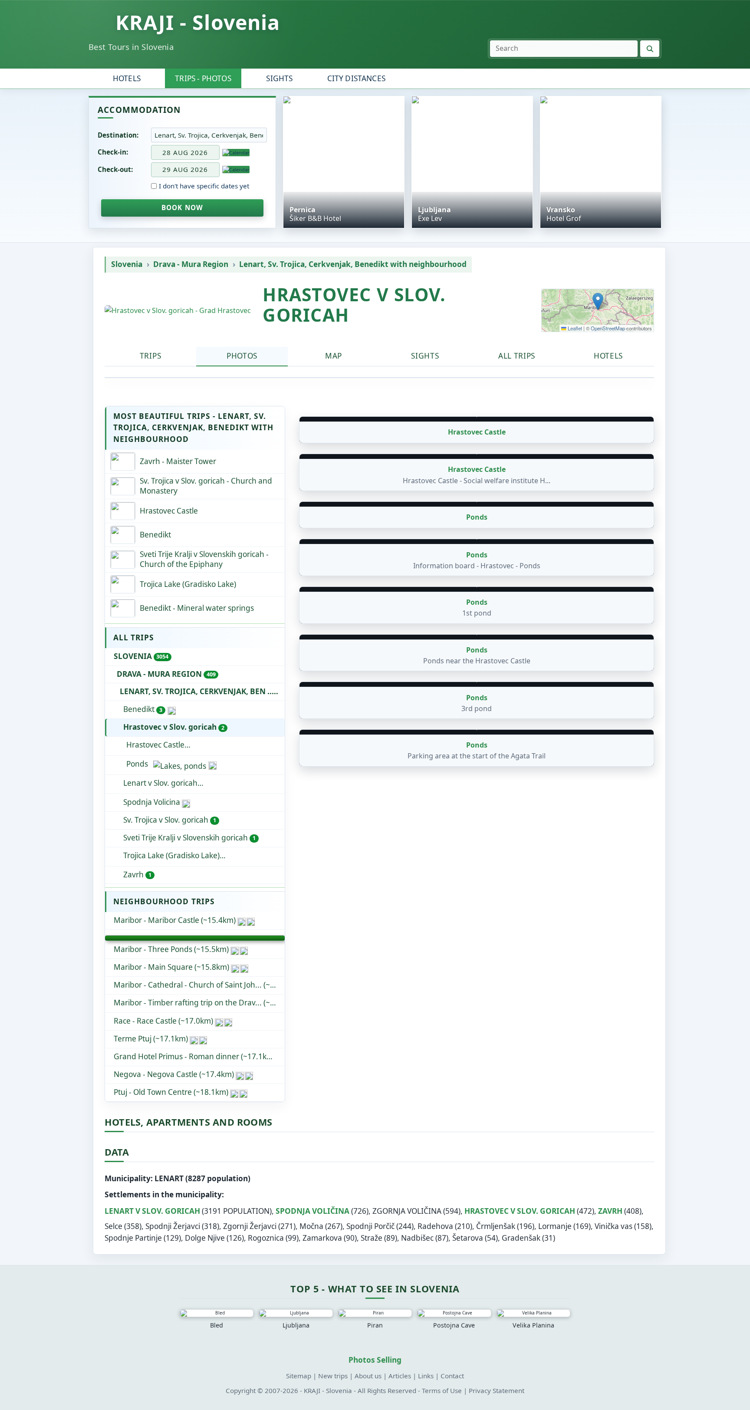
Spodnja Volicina (151, 802)
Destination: (118, 135)
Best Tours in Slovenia (131, 46)
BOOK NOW (182, 207)
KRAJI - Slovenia (197, 22)
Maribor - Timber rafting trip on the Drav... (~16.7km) (199, 1003)
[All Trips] (195, 938)
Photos (242, 356)
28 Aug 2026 (185, 152)
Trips (150, 356)
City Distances (356, 78)
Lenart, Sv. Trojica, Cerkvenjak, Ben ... (202, 691)
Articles (399, 1375)
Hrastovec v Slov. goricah (173, 727)
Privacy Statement (496, 1390)
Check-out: (115, 169)
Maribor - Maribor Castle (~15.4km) (175, 920)
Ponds (137, 764)
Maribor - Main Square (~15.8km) (171, 967)
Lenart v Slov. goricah (204, 783)
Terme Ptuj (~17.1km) (151, 1039)
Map (333, 356)
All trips (516, 356)
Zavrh (137, 875)
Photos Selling (375, 1360)
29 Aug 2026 (185, 169)
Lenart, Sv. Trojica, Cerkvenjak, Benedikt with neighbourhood (353, 264)
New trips (333, 1375)
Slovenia (126, 264)
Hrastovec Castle (155, 745)
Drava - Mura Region (190, 264)
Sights (279, 78)
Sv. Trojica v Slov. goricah (169, 820)
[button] (597, 301)
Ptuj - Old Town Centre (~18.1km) (171, 1092)
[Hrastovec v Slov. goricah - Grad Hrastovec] (178, 310)
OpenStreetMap (608, 328)
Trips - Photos (203, 78)
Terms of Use (442, 1390)
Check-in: (113, 152)
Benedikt (142, 709)
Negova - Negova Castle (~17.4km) (174, 1074)
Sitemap (298, 1375)
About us (368, 1375)
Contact (452, 1375)
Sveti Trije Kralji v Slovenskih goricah (189, 838)
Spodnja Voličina (312, 1211)
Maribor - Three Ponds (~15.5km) (171, 949)
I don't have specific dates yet (204, 186)
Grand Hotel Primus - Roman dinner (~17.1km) (195, 1056)
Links (426, 1375)
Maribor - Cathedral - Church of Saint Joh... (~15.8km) (199, 985)
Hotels (127, 78)
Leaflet (574, 328)
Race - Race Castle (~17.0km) (163, 1021)
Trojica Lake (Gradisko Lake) (171, 855)
